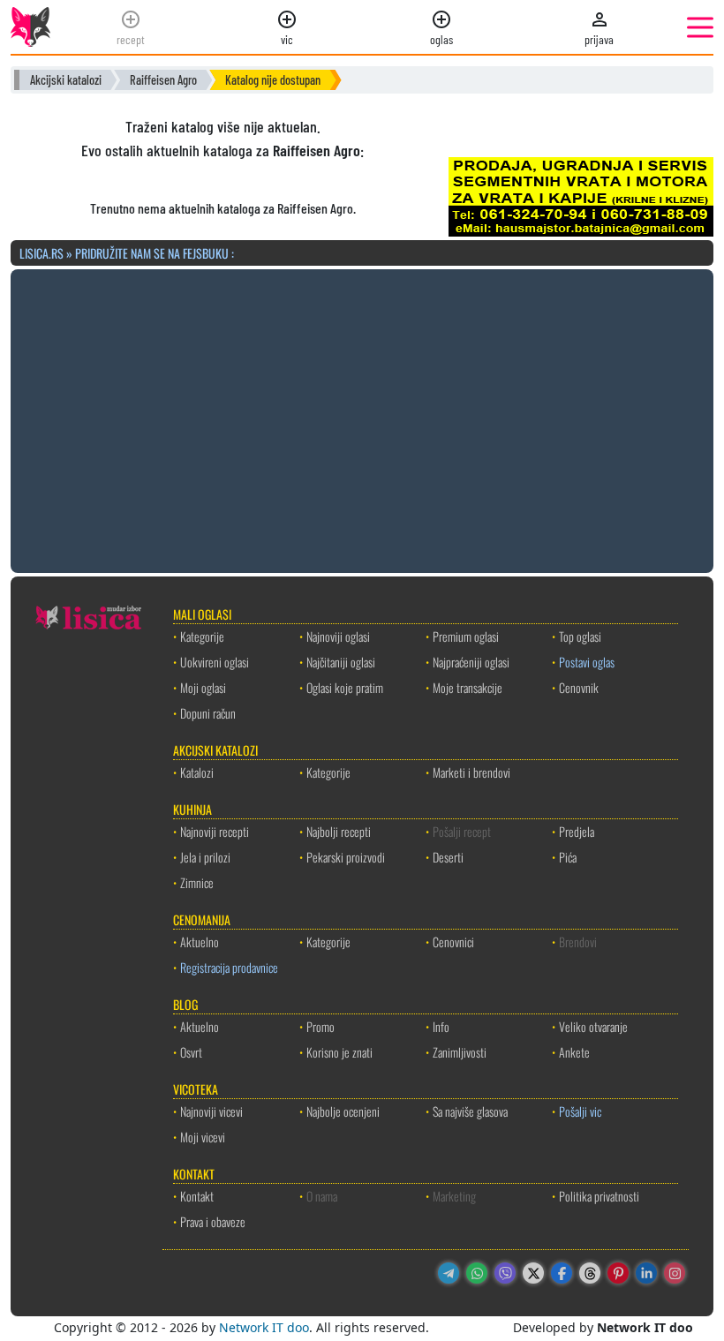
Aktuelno (199, 941)
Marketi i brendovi (471, 772)
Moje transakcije (467, 687)
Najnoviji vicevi (211, 1111)
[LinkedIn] (646, 1273)
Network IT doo (264, 1327)
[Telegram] (448, 1273)
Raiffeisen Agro (163, 79)
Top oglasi (580, 636)
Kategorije (202, 636)
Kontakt (197, 1196)
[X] (533, 1273)
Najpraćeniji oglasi (471, 661)
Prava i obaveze (212, 1221)
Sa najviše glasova (470, 1111)
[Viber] (505, 1273)
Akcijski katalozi (66, 79)
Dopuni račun (208, 713)
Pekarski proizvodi (345, 857)
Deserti (448, 857)
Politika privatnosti (599, 1196)
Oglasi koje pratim (344, 687)
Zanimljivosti (459, 1052)
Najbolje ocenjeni (343, 1111)
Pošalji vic (580, 1111)
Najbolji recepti (338, 831)
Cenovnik (579, 687)
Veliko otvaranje (593, 1026)
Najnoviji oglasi (338, 636)
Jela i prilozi (205, 857)
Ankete (574, 1052)
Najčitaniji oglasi (340, 661)
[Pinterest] (618, 1273)
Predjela (576, 831)
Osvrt (191, 1052)
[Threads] (589, 1273)
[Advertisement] (362, 418)
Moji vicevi (202, 1136)
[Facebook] (561, 1273)
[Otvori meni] (700, 27)
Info (441, 1026)
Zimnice (197, 882)
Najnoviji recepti (214, 831)
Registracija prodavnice (229, 967)
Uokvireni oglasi (214, 661)
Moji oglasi (203, 687)
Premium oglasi (466, 636)
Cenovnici (453, 941)
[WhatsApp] (476, 1273)
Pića (568, 857)
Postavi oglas (587, 661)
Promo (320, 1026)
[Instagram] (674, 1273)
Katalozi (197, 772)
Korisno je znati (339, 1052)
